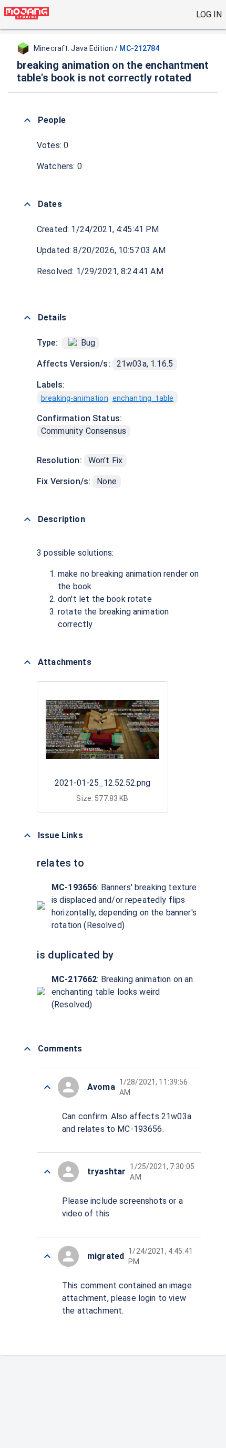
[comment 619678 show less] (47, 1256)
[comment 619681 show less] (47, 1087)
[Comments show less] (27, 1048)
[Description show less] (27, 519)
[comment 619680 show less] (47, 1171)
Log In (209, 14)
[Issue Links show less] (27, 835)
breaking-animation (74, 398)
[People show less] (27, 120)
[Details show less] (27, 317)
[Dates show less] (27, 204)
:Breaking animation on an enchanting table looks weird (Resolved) (122, 991)
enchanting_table (142, 398)
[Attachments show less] (27, 662)
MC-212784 (139, 48)
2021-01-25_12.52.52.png (102, 783)
